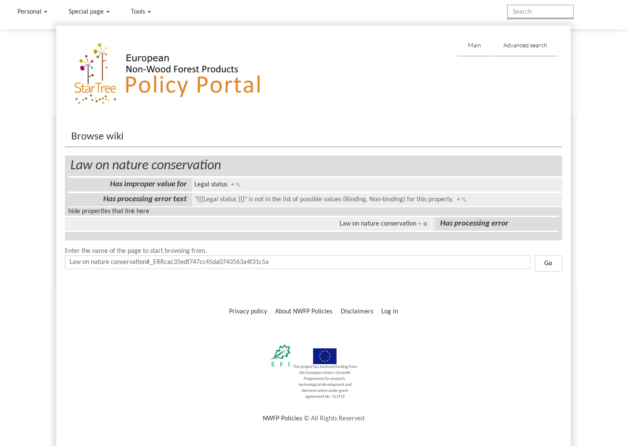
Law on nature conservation (145, 166)
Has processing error (474, 224)
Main (474, 45)
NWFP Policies (282, 418)
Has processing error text (145, 199)
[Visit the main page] (179, 74)
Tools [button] (139, 12)
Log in (389, 311)
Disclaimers (357, 311)
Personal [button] (30, 12)
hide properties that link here (108, 211)
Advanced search (525, 45)
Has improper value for (148, 184)
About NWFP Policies (303, 311)
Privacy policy (248, 311)
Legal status (210, 184)
